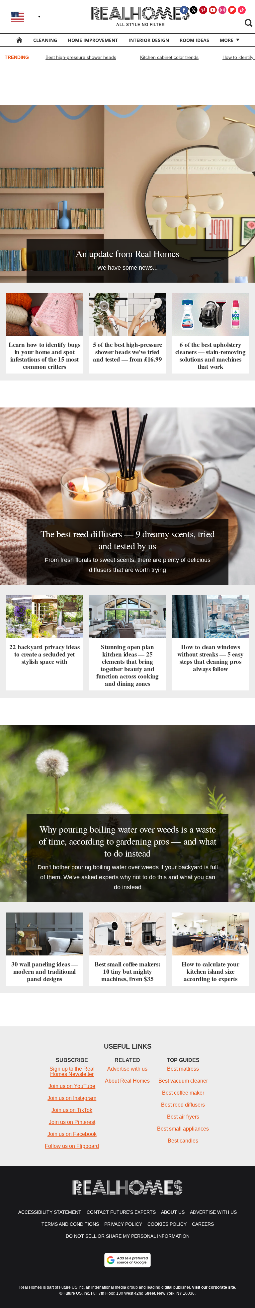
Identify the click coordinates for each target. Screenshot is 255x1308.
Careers (203, 1224)
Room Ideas (194, 40)
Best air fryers (183, 1117)
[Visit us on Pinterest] (203, 10)
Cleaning (45, 40)
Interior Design (148, 40)
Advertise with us (127, 1069)
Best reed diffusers (183, 1105)
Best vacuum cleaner (183, 1081)
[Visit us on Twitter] (194, 10)
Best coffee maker (183, 1093)
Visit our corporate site (213, 1287)
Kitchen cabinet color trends (169, 57)
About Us (173, 1212)
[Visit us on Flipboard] (232, 10)
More (226, 40)
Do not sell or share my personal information (128, 1236)
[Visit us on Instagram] (222, 10)
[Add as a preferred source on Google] (127, 1260)
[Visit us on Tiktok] (242, 10)
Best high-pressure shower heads (80, 57)
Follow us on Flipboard (72, 1146)
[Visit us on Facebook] (184, 10)
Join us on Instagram (71, 1098)
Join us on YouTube (71, 1086)
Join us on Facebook (72, 1134)
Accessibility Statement (49, 1212)
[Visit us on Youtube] (213, 10)
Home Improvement (93, 40)
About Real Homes (127, 1081)
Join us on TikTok (71, 1110)
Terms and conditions (70, 1224)
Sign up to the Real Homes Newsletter (72, 1071)
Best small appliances (183, 1129)
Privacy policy (123, 1224)
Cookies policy (167, 1224)
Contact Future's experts (121, 1212)
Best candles (183, 1141)
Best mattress (183, 1069)
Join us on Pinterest (72, 1122)
